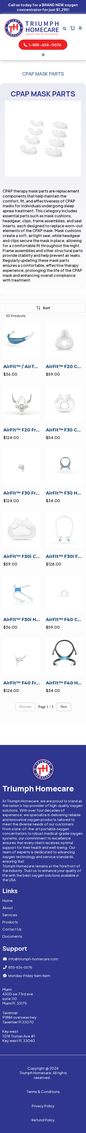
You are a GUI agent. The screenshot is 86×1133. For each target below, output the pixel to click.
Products (10, 922)
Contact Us (12, 929)
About (7, 907)
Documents (12, 936)
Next (63, 706)
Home (7, 900)
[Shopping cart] (72, 28)
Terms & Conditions (43, 1091)
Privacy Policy (43, 1105)
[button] (79, 28)
